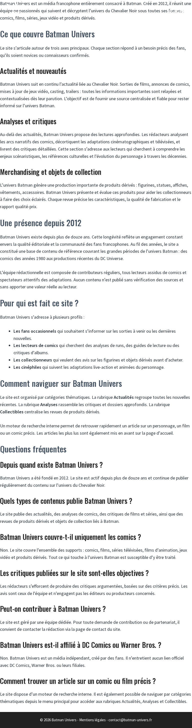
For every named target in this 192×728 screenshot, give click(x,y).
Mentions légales (92, 719)
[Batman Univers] (15, 10)
